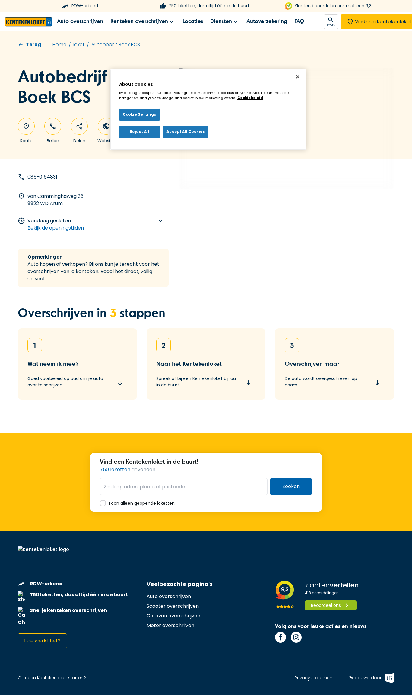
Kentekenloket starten (60, 678)
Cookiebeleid (250, 98)
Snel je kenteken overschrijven (68, 610)
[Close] (297, 76)
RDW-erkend (84, 6)
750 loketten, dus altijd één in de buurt (209, 6)
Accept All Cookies (185, 132)
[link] (80, 21)
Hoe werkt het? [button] (42, 640)
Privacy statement (314, 678)
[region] (208, 109)
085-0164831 (42, 176)
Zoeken (291, 486)
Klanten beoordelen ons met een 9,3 (333, 6)
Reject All (140, 132)
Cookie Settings (139, 114)
